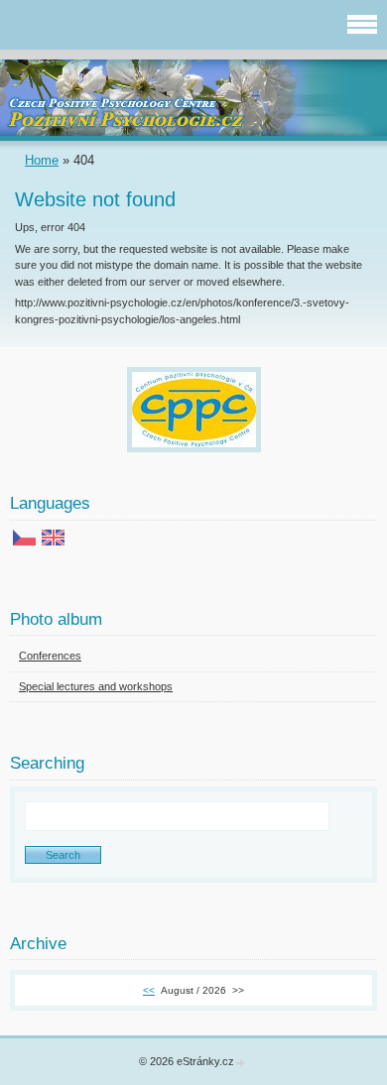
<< (149, 990)
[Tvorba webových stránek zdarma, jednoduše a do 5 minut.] (241, 1062)
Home (42, 160)
